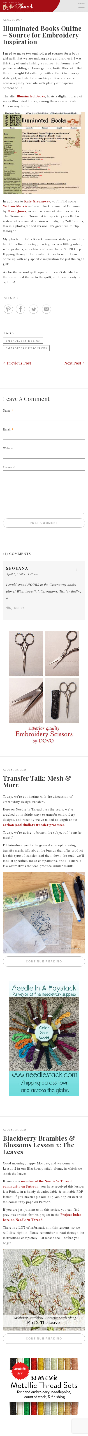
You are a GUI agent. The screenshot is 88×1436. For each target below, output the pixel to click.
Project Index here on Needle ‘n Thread (42, 1217)
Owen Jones (17, 211)
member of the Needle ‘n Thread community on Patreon (37, 1184)
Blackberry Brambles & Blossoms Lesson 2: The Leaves (39, 1145)
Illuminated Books (31, 96)
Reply (19, 608)
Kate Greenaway (37, 201)
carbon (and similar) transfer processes (33, 824)
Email (7, 429)
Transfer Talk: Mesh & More (37, 781)
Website (8, 448)
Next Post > (74, 363)
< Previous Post (17, 363)
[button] (81, 5)
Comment (9, 467)
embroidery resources (26, 348)
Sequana (17, 568)
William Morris (15, 206)
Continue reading (55, 961)
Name (6, 410)
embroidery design (23, 340)
